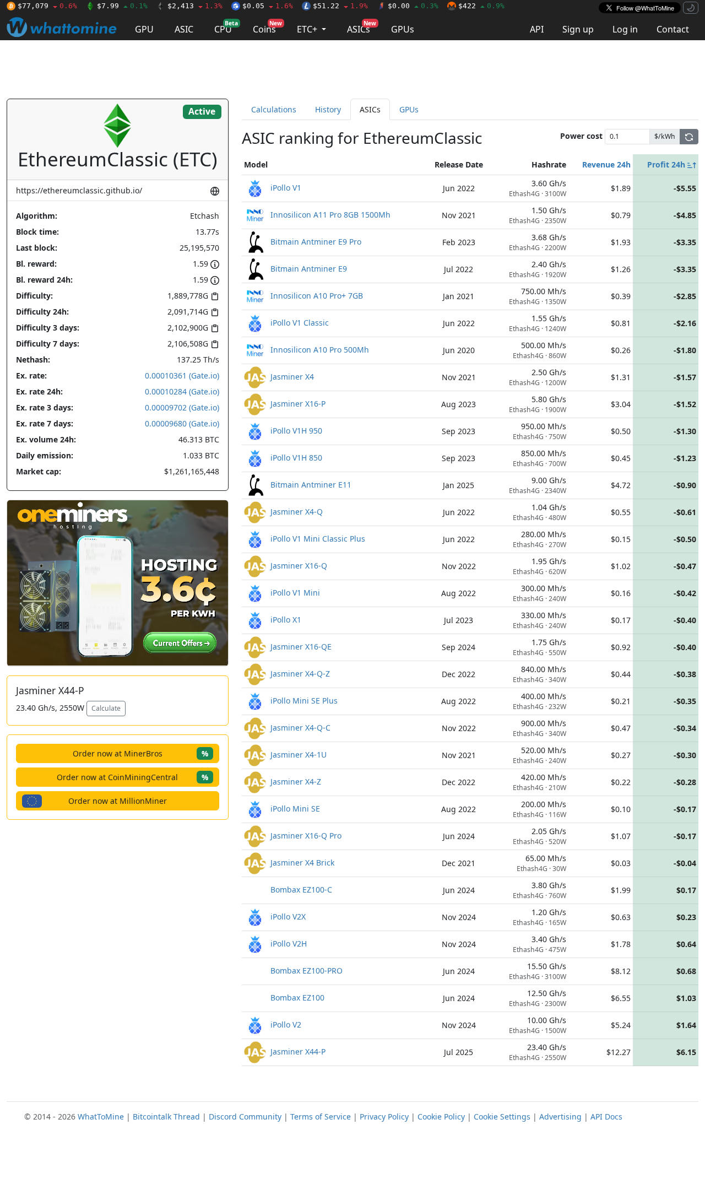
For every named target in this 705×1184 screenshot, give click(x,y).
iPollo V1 (285, 187)
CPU (226, 27)
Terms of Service (320, 1116)
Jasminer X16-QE (301, 646)
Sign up (578, 29)
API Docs (606, 1116)
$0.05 (267, 6)
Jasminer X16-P (298, 403)
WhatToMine (101, 1116)
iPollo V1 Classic (299, 322)
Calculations (273, 109)
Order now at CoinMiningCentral (132, 777)
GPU (144, 29)
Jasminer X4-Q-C (300, 727)
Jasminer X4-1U (298, 754)
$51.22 (340, 6)
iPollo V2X (288, 916)
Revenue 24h (606, 164)
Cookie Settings (502, 1116)
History (328, 109)
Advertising (560, 1116)
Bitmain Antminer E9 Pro (315, 241)
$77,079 (47, 6)
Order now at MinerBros (140, 753)
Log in (625, 29)
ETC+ (308, 29)
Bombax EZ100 (297, 997)
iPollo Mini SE (295, 808)
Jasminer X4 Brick (302, 862)
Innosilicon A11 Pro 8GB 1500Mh (330, 214)
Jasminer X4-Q (296, 511)
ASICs (361, 27)
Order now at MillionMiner (117, 801)
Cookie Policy (441, 1116)
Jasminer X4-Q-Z (300, 673)
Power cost (581, 136)
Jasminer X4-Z (295, 781)
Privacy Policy (384, 1116)
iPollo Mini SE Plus (304, 700)
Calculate (106, 708)
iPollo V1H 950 (296, 430)
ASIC (184, 29)
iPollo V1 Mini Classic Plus (317, 538)
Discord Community (245, 1116)
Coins (267, 27)
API (537, 29)
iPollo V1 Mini (295, 592)
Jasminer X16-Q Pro (305, 835)
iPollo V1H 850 (296, 457)
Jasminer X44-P (298, 1051)
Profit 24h (667, 164)
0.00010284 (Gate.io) (182, 391)
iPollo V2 (285, 1024)
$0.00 (413, 6)
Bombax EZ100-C (301, 889)
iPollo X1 (285, 619)
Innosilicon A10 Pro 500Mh (319, 349)
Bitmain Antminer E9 (308, 268)
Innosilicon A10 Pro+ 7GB (316, 295)
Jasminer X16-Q (298, 565)
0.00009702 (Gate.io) (182, 407)
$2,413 (195, 6)
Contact (673, 29)
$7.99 (122, 6)
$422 (481, 6)
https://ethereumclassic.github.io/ (79, 190)
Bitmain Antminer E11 (310, 484)
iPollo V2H (288, 943)
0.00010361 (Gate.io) (182, 375)
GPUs (402, 29)
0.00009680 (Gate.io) (182, 423)
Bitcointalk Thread (166, 1116)
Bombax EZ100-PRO (306, 970)
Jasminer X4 (292, 376)
